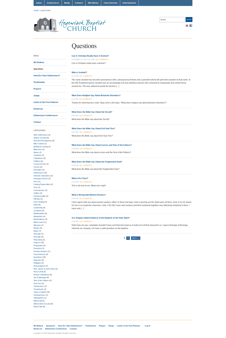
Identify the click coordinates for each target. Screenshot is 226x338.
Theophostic (39, 289)
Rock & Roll (38, 272)
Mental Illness (39, 219)
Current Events (40, 164)
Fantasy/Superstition (42, 184)
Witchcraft (38, 301)
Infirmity (37, 199)
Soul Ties (37, 283)
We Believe (39, 62)
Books (36, 152)
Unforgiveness (39, 295)
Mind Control (39, 222)
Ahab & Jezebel (40, 138)
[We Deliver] (72, 32)
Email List (38, 109)
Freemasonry (39, 190)
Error (36, 181)
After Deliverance (40, 135)
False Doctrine (110, 3)
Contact (37, 122)
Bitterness (38, 149)
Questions (38, 69)
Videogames (39, 298)
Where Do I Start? (80, 178)
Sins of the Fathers (41, 280)
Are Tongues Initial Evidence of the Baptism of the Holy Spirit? (101, 218)
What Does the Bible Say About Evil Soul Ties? (93, 128)
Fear (35, 187)
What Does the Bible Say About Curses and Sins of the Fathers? (102, 145)
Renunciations (39, 266)
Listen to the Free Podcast (46, 102)
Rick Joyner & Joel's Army (44, 269)
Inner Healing (39, 202)
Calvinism (37, 155)
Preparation (38, 246)
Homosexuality (39, 196)
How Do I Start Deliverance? (47, 75)
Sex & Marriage (40, 277)
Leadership (38, 208)
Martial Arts (38, 216)
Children (37, 161)
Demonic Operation (41, 176)
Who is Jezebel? (79, 72)
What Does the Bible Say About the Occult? (92, 112)
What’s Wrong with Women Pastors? (89, 195)
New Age (37, 234)
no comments (102, 59)
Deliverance (38, 173)
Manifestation (39, 213)
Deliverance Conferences (46, 115)
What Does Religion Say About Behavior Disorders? (96, 95)
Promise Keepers (40, 251)
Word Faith (38, 307)
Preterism (37, 248)
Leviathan (37, 211)
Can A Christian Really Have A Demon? (90, 56)
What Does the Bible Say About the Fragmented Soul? (97, 162)
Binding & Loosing (41, 147)
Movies (36, 228)
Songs (37, 95)
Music (36, 231)
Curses (37, 167)
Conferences (53, 3)
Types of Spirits (40, 292)
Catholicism (38, 158)
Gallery (36, 193)
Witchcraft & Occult (41, 304)
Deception (38, 170)
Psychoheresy (39, 254)
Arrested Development (43, 141)
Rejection (37, 260)
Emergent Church (41, 179)
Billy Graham (39, 144)
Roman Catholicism (41, 275)
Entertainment (129, 3)
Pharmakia (38, 240)
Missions (37, 225)
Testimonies (39, 82)
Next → (135, 238)
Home (36, 10)
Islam (36, 205)
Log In (147, 326)
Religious (37, 263)
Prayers (37, 89)
